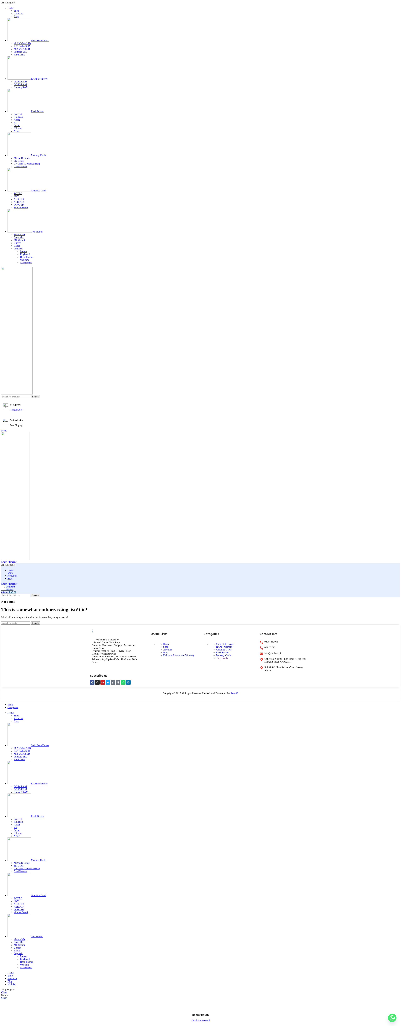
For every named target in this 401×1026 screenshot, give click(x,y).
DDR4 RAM (20, 81)
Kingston (18, 117)
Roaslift (234, 693)
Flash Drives (222, 652)
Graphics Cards (224, 649)
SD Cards (18, 160)
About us (18, 13)
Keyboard (25, 254)
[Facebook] (92, 682)
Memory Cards (223, 655)
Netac (17, 131)
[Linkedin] (128, 682)
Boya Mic (19, 237)
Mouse (23, 251)
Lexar (17, 125)
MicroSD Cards (21, 158)
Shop (16, 10)
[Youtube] (102, 682)
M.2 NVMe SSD (22, 43)
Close (4, 992)
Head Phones (26, 257)
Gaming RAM (21, 87)
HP (15, 122)
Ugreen (17, 243)
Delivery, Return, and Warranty (178, 655)
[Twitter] (108, 682)
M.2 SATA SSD (22, 49)
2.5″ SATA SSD (22, 46)
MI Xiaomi (19, 240)
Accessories (26, 262)
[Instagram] (97, 682)
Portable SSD (20, 51)
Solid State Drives (225, 644)
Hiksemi (18, 128)
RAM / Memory (224, 646)
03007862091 (17, 410)
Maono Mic (19, 234)
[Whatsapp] (123, 682)
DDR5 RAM (20, 84)
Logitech (18, 248)
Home (166, 644)
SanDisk (18, 114)
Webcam (24, 259)
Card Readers (20, 166)
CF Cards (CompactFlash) (27, 163)
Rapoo (17, 245)
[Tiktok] (113, 682)
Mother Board (21, 207)
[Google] (118, 682)
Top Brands (222, 658)
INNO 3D (19, 204)
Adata (17, 119)
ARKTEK (19, 199)
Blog (16, 16)
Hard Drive (19, 54)
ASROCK (19, 202)
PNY (16, 196)
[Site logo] (17, 393)
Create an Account (200, 1020)
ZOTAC (18, 193)
